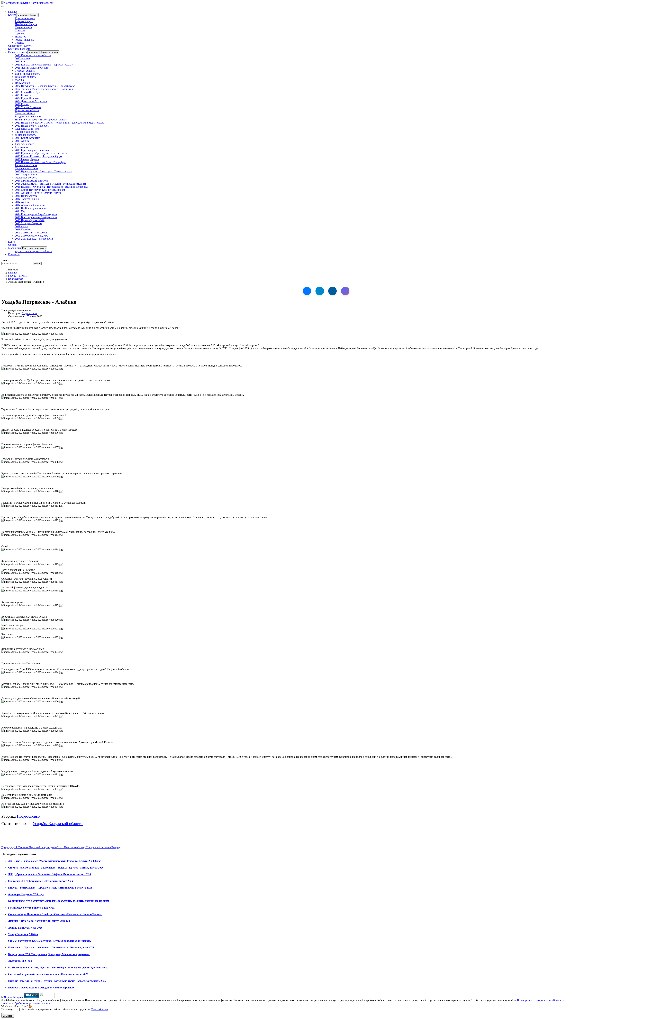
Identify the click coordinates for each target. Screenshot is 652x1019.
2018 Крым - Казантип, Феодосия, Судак (38, 156)
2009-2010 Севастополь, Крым (32, 235)
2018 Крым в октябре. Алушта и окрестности (41, 153)
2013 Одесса (22, 211)
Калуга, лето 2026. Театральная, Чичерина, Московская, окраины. (49, 954)
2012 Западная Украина (28, 223)
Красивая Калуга (25, 18)
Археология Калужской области (33, 251)
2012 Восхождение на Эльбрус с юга (36, 217)
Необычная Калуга (26, 24)
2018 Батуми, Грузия (27, 159)
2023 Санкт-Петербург (28, 92)
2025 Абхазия (22, 58)
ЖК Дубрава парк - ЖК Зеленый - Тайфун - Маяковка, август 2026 (49, 874)
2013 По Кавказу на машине (31, 208)
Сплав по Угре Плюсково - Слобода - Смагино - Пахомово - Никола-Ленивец (55, 914)
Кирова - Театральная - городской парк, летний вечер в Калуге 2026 (50, 887)
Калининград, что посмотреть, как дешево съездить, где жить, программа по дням (58, 900)
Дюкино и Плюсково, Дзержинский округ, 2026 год (39, 920)
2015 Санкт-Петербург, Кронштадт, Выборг (40, 189)
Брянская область (25, 144)
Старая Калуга (23, 27)
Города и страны (17, 52)
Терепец (19, 42)
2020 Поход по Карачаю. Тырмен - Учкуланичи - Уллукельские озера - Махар (59, 122)
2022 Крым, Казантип (27, 98)
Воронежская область (27, 73)
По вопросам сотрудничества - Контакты (541, 1000)
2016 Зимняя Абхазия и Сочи (32, 180)
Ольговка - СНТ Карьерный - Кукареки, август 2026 (40, 881)
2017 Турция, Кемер (26, 174)
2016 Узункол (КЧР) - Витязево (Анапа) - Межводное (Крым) (50, 183)
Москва (19, 79)
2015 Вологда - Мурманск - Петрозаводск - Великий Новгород (51, 186)
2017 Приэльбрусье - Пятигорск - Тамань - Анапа (43, 171)
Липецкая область (25, 134)
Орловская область (26, 177)
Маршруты (14, 248)
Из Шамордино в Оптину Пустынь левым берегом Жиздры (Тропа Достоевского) (58, 967)
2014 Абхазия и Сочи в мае (30, 205)
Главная (12, 11)
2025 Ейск (21, 61)
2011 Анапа (21, 226)
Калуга (12, 14)
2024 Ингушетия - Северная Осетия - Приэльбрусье (45, 85)
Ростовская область (26, 165)
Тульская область (25, 70)
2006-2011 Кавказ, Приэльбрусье (34, 238)
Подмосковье (22, 82)
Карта (11, 241)
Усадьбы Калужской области (58, 823)
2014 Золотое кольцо (27, 198)
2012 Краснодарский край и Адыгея (36, 214)
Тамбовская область (26, 131)
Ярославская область (27, 110)
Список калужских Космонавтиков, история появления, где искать (49, 940)
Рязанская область (25, 76)
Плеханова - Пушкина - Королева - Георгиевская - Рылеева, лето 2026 (51, 947)
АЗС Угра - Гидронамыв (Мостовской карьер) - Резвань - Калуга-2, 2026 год (54, 861)
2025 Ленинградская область (31, 67)
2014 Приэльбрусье (26, 195)
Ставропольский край (27, 128)
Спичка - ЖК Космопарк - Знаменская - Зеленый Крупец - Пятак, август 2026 (56, 867)
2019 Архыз (22, 140)
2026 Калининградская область (33, 55)
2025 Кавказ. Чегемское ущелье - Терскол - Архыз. (44, 64)
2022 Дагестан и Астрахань (31, 101)
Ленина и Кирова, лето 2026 (25, 927)
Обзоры (12, 244)
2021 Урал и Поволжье (28, 107)
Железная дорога (24, 39)
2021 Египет (22, 104)
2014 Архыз (22, 202)
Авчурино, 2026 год (20, 960)
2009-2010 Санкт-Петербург (31, 232)
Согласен (7, 1016)
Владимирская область (28, 116)
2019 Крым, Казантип (27, 137)
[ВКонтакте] (307, 291)
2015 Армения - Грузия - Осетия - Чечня (38, 192)
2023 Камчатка (23, 95)
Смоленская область (26, 168)
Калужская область (19, 48)
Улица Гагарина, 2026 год (23, 934)
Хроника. (20, 33)
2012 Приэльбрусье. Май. (29, 220)
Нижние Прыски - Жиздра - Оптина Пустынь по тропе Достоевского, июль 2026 (57, 980)
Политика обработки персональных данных (26, 1003)
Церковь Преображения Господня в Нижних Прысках (41, 987)
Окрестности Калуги (20, 45)
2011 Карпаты (23, 229)
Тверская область (25, 113)
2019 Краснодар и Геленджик (32, 150)
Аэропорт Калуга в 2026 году (26, 894)
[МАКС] (345, 291)
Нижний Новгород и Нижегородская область (41, 119)
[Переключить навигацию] (2, 6)
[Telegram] (319, 291)
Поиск (5, 260)
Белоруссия (21, 147)
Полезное (20, 36)
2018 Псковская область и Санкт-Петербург (40, 162)
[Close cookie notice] (2, 1013)
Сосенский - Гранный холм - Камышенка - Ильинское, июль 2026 (48, 974)
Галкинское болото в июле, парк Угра (31, 907)
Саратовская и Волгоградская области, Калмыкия (44, 89)
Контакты (14, 254)
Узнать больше (99, 1009)
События (20, 30)
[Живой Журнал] (332, 291)
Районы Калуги (24, 21)
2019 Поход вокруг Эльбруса (32, 125)
